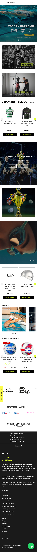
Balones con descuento (10, 338)
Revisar (13, 166)
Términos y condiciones (8, 509)
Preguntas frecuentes (8, 501)
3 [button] (18, 40)
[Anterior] (2, 119)
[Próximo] (35, 119)
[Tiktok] (8, 453)
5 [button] (22, 40)
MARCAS (4, 531)
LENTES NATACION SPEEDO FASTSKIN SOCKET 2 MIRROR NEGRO (10, 287)
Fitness (4, 521)
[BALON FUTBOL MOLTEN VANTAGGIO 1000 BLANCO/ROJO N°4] (27, 349)
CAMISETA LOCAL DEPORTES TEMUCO (10, 123)
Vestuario (4, 518)
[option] (18, 23)
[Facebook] (3, 453)
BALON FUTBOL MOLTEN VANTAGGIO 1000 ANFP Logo (10, 360)
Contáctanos (5, 496)
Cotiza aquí (23, 166)
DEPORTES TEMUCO (14, 101)
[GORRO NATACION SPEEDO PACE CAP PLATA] (27, 275)
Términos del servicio (8, 514)
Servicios (4, 529)
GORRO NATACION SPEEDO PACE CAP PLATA (27, 285)
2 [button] (17, 40)
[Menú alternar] (3, 2)
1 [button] (15, 40)
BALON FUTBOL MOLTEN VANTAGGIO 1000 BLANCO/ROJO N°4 (27, 360)
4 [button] (20, 40)
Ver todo (32, 102)
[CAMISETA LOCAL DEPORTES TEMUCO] (10, 113)
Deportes (4, 523)
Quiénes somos (6, 498)
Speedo (32, 260)
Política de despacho (8, 503)
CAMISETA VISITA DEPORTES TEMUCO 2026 (27, 124)
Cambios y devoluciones (9, 506)
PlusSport (18, 545)
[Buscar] (33, 2)
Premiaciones (6, 526)
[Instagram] (5, 453)
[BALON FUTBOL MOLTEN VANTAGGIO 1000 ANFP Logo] (10, 349)
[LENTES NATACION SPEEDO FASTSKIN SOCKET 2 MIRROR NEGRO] (10, 275)
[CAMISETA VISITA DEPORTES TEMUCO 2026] (27, 113)
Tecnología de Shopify (7, 547)
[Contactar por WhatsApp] (31, 546)
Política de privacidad (8, 511)
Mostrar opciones (10, 134)
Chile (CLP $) (5, 538)
